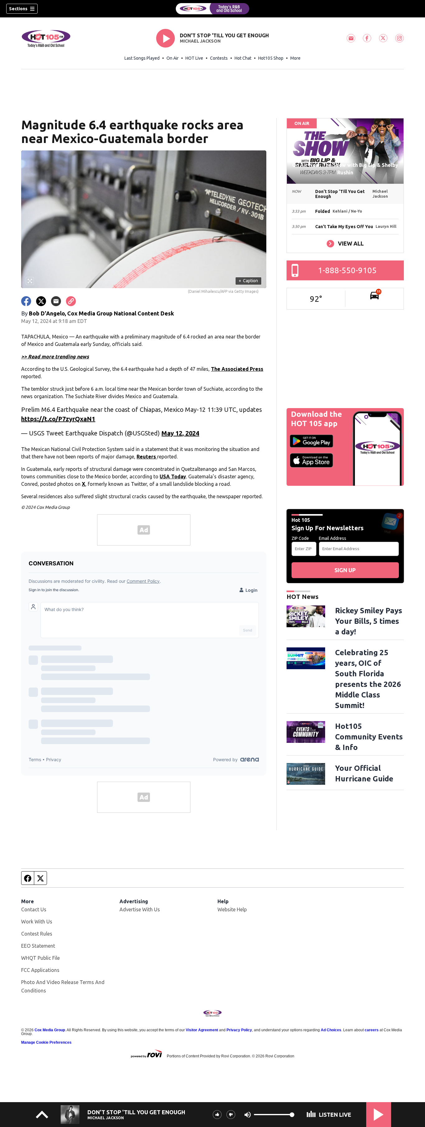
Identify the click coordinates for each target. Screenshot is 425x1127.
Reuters (147, 456)
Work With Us (36, 921)
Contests (219, 58)
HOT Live (194, 58)
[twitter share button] (41, 301)
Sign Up (345, 570)
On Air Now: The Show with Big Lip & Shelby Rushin (345, 168)
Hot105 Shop (270, 58)
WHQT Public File (40, 958)
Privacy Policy (239, 1030)
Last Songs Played (142, 58)
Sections (18, 8)
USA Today (173, 476)
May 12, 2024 (180, 433)
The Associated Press (237, 369)
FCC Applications (40, 970)
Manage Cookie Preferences (46, 1042)
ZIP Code (300, 538)
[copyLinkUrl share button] (71, 301)
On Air (172, 58)
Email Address (332, 538)
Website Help (232, 909)
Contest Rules (36, 933)
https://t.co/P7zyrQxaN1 (58, 418)
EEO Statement (38, 946)
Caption (248, 280)
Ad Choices (331, 1030)
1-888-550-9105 (347, 270)
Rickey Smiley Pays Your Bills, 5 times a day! (368, 621)
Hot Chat (243, 58)
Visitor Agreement (202, 1030)
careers (372, 1030)
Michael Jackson (200, 41)
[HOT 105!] (212, 8)
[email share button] (56, 301)
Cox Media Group (50, 1030)
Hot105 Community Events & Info (369, 737)
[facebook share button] (26, 301)
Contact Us (33, 909)
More (295, 58)
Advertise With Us (139, 909)
